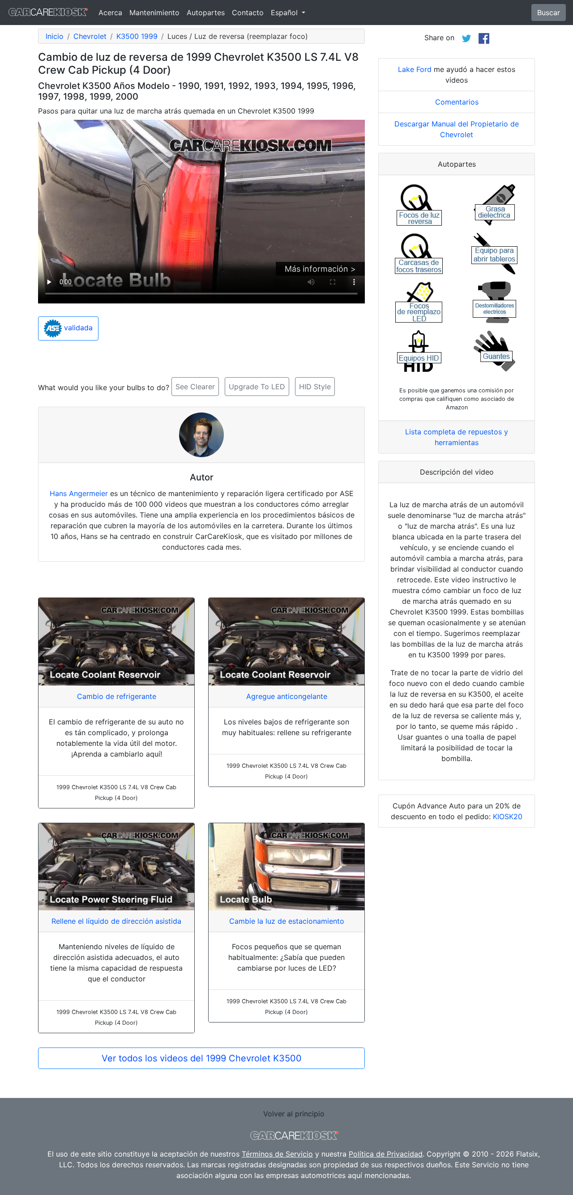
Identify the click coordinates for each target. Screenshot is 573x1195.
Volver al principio (294, 1113)
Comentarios (457, 101)
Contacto (248, 12)
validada (77, 328)
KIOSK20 (507, 816)
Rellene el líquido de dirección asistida (116, 921)
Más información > (320, 269)
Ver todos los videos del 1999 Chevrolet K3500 (202, 1058)
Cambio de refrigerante (116, 696)
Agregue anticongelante (286, 696)
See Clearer (195, 386)
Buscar (548, 12)
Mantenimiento (154, 12)
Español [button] (285, 12)
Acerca (110, 12)
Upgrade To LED (257, 386)
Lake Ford (415, 69)
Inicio (55, 36)
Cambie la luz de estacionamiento (286, 921)
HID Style (315, 386)
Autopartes (206, 12)
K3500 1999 (137, 36)
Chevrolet (90, 36)
